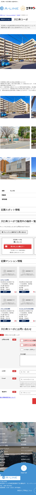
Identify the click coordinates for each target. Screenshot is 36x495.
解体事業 (2, 462)
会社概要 (2, 433)
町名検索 (23, 441)
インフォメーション (6, 436)
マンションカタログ (27, 450)
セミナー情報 (4, 445)
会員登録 (23, 462)
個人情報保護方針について (8, 397)
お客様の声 (3, 442)
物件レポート (25, 453)
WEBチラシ (24, 456)
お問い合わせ (4, 451)
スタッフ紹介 (4, 439)
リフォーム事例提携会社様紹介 (4, 455)
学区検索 (23, 438)
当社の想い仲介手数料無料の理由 (27, 434)
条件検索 (23, 444)
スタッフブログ (4, 448)
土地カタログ (25, 447)
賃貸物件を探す (25, 459)
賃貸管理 (2, 459)
